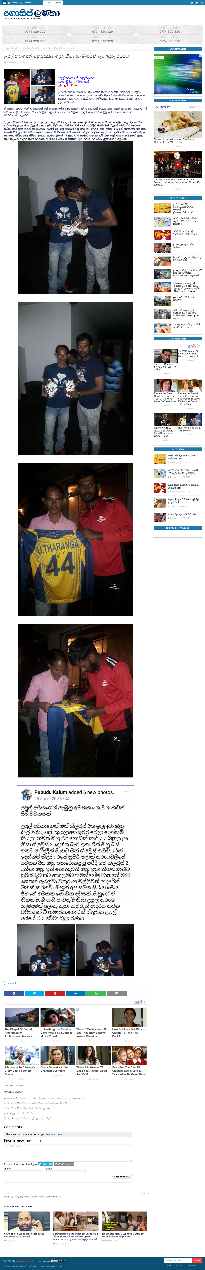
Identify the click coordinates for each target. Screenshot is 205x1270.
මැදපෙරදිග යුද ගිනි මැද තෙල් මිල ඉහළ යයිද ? (27, 1118)
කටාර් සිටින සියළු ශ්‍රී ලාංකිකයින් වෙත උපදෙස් (27, 1108)
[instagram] (202, 2)
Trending (15, 48)
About (179, 1265)
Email (49, 1168)
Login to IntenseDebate (45, 1164)
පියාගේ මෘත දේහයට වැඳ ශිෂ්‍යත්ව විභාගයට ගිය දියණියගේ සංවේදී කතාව (123, 1235)
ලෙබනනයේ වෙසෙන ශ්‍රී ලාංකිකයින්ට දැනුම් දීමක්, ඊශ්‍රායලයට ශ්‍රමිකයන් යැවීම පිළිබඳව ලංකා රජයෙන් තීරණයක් (186, 287)
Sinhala (48, 2)
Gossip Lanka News (24, 1260)
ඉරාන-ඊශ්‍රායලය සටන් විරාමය (19, 1113)
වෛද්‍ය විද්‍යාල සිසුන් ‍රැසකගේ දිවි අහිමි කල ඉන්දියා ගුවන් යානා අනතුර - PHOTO (187, 314)
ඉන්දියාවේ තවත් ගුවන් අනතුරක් (184, 298)
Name (7, 1168)
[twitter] (197, 2)
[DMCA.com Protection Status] (59, 1260)
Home (14, 2)
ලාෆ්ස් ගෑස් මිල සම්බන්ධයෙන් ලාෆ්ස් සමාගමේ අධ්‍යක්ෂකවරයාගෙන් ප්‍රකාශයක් (44, 1098)
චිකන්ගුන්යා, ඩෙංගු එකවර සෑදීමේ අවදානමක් (186, 326)
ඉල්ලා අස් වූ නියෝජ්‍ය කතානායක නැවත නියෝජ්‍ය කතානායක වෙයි (24, 1235)
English (58, 2)
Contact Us (28, 2)
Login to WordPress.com (64, 1164)
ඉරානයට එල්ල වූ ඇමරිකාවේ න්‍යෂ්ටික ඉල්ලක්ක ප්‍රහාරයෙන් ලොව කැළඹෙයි (187, 273)
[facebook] (192, 2)
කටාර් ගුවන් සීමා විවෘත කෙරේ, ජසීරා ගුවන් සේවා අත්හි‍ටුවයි (35, 1103)
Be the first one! (54, 1134)
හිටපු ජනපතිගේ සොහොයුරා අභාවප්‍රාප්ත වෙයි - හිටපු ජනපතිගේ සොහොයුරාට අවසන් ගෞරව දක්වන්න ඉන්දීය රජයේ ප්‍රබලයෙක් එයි (75, 1236)
